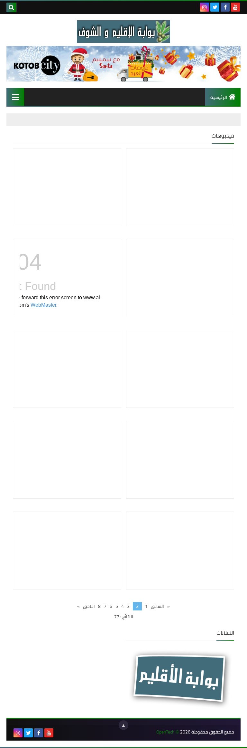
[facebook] (225, 7)
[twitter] (214, 7)
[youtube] (235, 7)
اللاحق (89, 606)
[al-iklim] (123, 31)
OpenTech (165, 732)
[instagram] (204, 7)
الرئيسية (218, 97)
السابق (157, 606)
